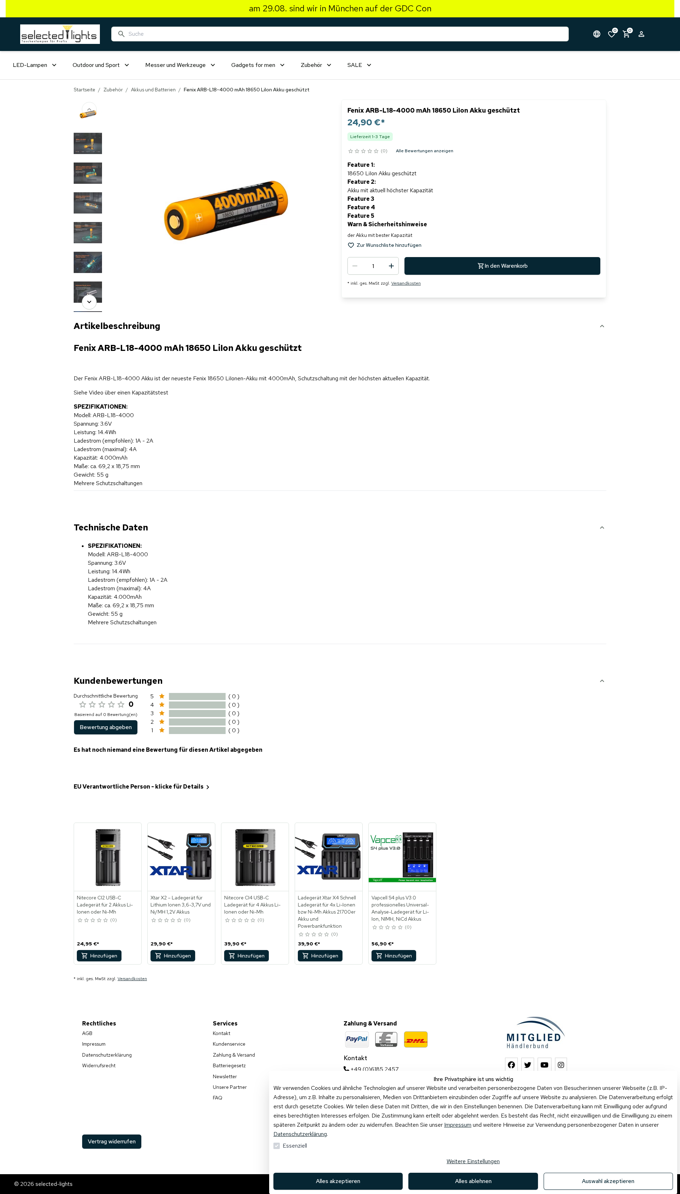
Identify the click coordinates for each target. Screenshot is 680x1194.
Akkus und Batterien (153, 89)
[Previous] (89, 109)
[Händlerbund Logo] (536, 1032)
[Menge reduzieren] (355, 265)
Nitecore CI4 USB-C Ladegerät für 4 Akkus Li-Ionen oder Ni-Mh (252, 904)
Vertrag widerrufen (112, 1141)
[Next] (89, 302)
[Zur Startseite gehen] (60, 34)
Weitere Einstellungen (473, 1161)
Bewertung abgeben (106, 727)
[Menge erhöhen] (391, 265)
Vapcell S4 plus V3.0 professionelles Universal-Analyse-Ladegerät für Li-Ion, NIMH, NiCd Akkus (400, 908)
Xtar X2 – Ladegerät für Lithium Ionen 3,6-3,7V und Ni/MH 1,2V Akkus (181, 904)
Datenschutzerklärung (300, 1134)
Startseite (84, 89)
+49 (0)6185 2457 (374, 1069)
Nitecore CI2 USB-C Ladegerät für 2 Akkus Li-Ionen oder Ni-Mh (105, 904)
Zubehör (113, 89)
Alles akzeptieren (338, 1181)
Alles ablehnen (473, 1181)
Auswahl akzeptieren (608, 1181)
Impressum (457, 1124)
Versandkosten (406, 283)
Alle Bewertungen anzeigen (424, 151)
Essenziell (295, 1145)
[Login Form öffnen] (641, 34)
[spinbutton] (373, 265)
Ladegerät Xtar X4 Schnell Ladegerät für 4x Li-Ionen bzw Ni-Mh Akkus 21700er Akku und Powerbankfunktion (327, 911)
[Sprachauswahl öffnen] (597, 34)
